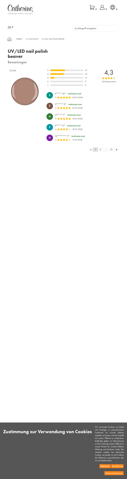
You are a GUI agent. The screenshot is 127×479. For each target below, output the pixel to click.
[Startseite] (9, 39)
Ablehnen (105, 466)
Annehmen (117, 466)
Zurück (13, 70)
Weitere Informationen (114, 473)
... (106, 149)
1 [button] (95, 149)
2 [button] (100, 149)
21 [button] (111, 149)
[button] (116, 149)
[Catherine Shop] (20, 8)
